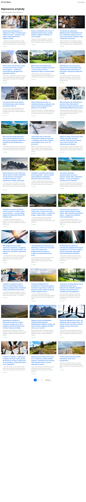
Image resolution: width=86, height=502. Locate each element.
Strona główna (81, 2)
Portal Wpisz (6, 2)
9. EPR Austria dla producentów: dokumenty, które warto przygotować (70, 358)
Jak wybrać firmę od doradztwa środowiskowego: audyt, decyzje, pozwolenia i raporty (14, 104)
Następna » (48, 380)
